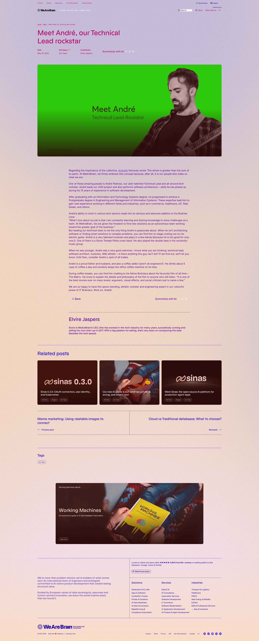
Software (141, 593)
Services (74, 10)
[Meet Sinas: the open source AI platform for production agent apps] (192, 382)
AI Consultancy (168, 593)
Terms (156, 634)
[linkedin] (204, 634)
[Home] (46, 10)
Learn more (63, 539)
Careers (148, 634)
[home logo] (61, 626)
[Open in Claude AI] (133, 51)
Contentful (136, 596)
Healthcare (196, 593)
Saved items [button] (203, 3)
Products (64, 10)
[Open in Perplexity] (126, 51)
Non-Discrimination (180, 634)
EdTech (195, 602)
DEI (170, 634)
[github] (212, 634)
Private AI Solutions (140, 599)
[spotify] (216, 634)
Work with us (210, 10)
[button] (198, 10)
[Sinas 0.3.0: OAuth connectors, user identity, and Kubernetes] (67, 382)
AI (198, 634)
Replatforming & (139, 609)
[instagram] (208, 634)
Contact (40, 3)
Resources (58, 3)
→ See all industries (200, 609)
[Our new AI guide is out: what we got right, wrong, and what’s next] (129, 382)
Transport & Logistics (200, 589)
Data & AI (165, 589)
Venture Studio (87, 3)
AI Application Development (173, 609)
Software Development (171, 599)
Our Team (42, 462)
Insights (92, 10)
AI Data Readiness (139, 602)
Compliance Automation (142, 612)
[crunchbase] (220, 634)
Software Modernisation (172, 605)
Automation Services (170, 596)
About (100, 10)
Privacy (163, 634)
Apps (134, 593)
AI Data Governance (140, 605)
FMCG (194, 596)
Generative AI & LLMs (141, 589)
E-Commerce (167, 602)
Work (83, 10)
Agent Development (181, 612)
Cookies (192, 634)
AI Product (166, 612)
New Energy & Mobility (201, 599)
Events (49, 3)
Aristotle (123, 170)
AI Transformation (72, 3)
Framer (145, 596)
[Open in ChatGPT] (130, 51)
